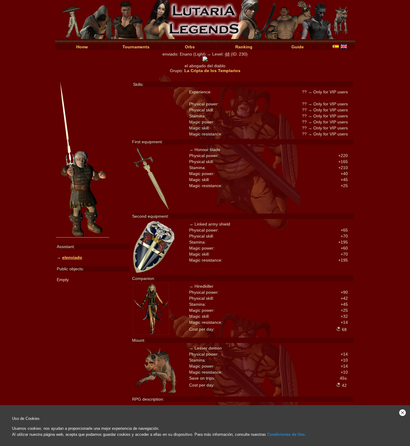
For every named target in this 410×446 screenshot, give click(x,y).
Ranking (243, 46)
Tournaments (135, 46)
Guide (297, 46)
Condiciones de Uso (286, 434)
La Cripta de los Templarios (212, 70)
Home (82, 46)
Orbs (190, 46)
